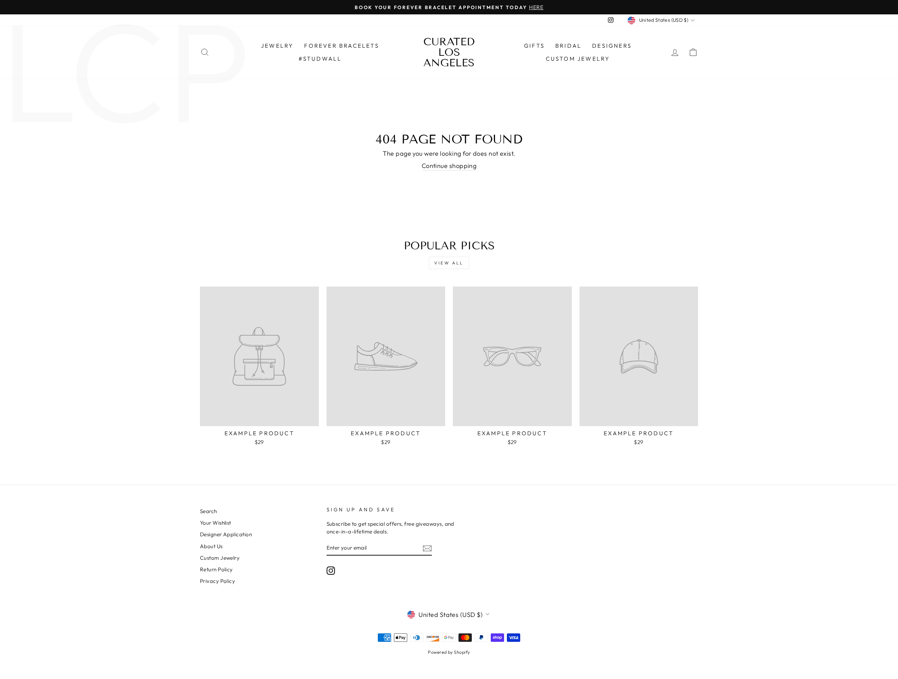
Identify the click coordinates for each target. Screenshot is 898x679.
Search (208, 511)
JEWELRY (277, 45)
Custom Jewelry (578, 58)
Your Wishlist (215, 522)
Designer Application (226, 534)
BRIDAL (568, 45)
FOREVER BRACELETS (341, 45)
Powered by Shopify (449, 652)
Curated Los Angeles (449, 52)
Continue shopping (449, 166)
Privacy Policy (217, 581)
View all (449, 262)
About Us (211, 546)
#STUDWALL (320, 58)
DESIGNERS (612, 45)
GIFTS (534, 45)
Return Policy (216, 569)
